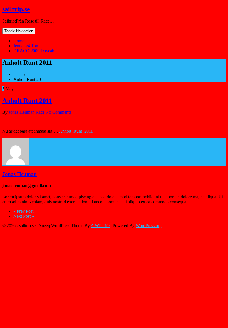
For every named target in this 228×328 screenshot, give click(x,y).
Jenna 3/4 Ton (25, 45)
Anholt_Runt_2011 (76, 131)
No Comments (58, 112)
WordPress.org (149, 225)
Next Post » (23, 216)
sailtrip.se (16, 9)
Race (40, 112)
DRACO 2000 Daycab (33, 50)
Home (18, 40)
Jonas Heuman (21, 112)
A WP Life (100, 225)
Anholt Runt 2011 (27, 100)
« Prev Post (23, 211)
